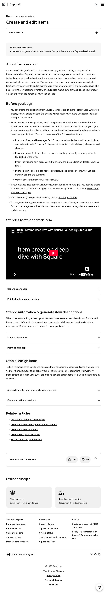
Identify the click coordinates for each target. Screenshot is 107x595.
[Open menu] (102, 4)
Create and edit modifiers (24, 429)
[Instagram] (99, 554)
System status (46, 533)
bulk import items (68, 197)
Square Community (48, 528)
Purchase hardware (15, 524)
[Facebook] (95, 554)
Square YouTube (47, 542)
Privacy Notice (53, 575)
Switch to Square (14, 533)
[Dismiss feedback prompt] (95, 457)
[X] (91, 554)
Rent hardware (13, 528)
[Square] (3, 4)
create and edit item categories (66, 206)
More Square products (17, 542)
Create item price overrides (25, 434)
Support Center (47, 524)
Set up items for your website (26, 439)
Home (9, 16)
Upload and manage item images (28, 419)
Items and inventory (24, 16)
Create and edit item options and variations (34, 424)
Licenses (53, 584)
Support (15, 4)
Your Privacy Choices (53, 571)
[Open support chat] (99, 587)
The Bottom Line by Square (52, 537)
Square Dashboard (85, 51)
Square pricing (13, 537)
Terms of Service (53, 580)
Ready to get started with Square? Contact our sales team (85, 535)
